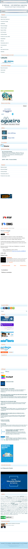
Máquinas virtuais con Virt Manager (8, 152)
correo (1, 501)
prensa (8, 510)
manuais (4, 507)
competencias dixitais (14, 500)
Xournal (16, 514)
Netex (20, 507)
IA (19, 505)
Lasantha (22, 544)
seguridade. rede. (23, 511)
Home (2, 228)
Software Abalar (4, 34)
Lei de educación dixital (13, 506)
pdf (12, 509)
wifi (9, 514)
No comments (6, 232)
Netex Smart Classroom (5, 19)
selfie (26, 511)
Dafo (6, 501)
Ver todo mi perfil (10, 525)
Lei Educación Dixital (9, 381)
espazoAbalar (15, 504)
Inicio (15, 265)
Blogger (25, 543)
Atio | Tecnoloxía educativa (7, 151)
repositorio (9, 511)
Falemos (21, 504)
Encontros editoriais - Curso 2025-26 (7, 388)
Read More (11, 262)
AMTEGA (22, 496)
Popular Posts (4, 352)
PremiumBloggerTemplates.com (14, 545)
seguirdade (18, 511)
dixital (15, 501)
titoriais (21, 512)
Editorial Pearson (7, 503)
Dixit (1, 47)
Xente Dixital (3, 70)
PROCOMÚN (17, 510)
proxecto (23, 510)
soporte (17, 512)
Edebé (23, 501)
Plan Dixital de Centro (5, 49)
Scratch (15, 511)
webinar (2, 514)
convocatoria (24, 500)
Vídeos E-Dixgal (4, 27)
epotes (2, 504)
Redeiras (5, 511)
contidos (19, 500)
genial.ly (9, 505)
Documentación (4, 45)
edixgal (13, 503)
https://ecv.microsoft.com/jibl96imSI (19, 251)
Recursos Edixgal (4, 25)
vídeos (11, 513)
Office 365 (5, 509)
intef (5, 506)
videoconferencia (6, 513)
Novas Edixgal (3, 423)
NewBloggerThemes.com (14, 546)
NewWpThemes (10, 544)
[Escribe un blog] (2, 253)
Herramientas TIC (15, 505)
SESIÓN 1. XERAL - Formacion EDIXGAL (9, 159)
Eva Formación (3, 32)
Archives (11, 352)
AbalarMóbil (3, 38)
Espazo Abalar (3, 30)
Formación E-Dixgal (4, 21)
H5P (11, 505)
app (25, 496)
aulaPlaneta (3, 23)
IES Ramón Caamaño (23, 505)
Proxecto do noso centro (5, 36)
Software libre (12, 512)
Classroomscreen (7, 500)
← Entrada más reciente (5, 265)
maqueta (8, 507)
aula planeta (6, 228)
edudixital (23, 503)
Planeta (22, 509)
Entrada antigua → (23, 265)
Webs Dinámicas (6, 514)
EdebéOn (25, 501)
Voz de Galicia (21, 513)
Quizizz (26, 510)
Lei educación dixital (20, 506)
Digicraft (11, 501)
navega (17, 507)
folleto (1, 505)
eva (19, 504)
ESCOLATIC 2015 (6, 504)
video (2, 513)
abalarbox (10, 496)
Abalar (7, 496)
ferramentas (25, 504)
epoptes (26, 503)
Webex (26, 513)
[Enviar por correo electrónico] (1, 253)
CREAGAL (2, 51)
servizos (2, 512)
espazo (10, 504)
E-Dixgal (19, 501)
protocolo (20, 510)
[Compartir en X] (3, 253)
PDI (13, 509)
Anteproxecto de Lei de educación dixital (8, 401)
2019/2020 (2, 496)
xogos (14, 514)
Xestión (11, 514)
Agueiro (18, 496)
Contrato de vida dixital (5, 420)
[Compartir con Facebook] (5, 253)
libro (25, 506)
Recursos (2, 511)
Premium (5, 510)
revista (12, 511)
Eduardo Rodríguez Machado (13, 523)
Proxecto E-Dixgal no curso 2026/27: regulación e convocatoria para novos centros (15, 430)
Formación (3, 72)
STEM (19, 512)
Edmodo (2, 40)
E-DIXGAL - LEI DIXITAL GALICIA (14, 5)
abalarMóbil (14, 496)
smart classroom (7, 512)
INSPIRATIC (2, 506)
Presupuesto (13, 510)
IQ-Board (7, 506)
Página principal (4, 17)
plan (15, 509)
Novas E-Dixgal (5, 230)
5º (4, 496)
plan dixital (18, 509)
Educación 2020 (18, 503)
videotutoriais (15, 513)
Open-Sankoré (10, 509)
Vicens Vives (25, 512)
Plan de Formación (4, 67)
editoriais (2, 503)
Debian (8, 501)
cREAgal (7, 436)
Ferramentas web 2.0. (5, 43)
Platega (24, 509)
